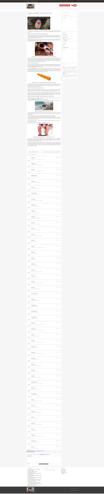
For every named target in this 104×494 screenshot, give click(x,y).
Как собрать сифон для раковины (33, 151)
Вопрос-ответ (65, 37)
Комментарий (30, 456)
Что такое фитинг (30, 484)
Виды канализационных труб (32, 485)
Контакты (28, 1)
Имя (28, 463)
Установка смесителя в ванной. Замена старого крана (52, 151)
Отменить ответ (47, 454)
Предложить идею (34, 1)
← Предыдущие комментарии (39, 450)
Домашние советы (65, 39)
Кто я (30, 1)
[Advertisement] (70, 25)
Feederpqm (42, 454)
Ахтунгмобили (65, 34)
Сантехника (65, 40)
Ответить (29, 160)
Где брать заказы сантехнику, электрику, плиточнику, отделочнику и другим (34, 483)
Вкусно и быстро (65, 35)
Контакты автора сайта (73, 490)
